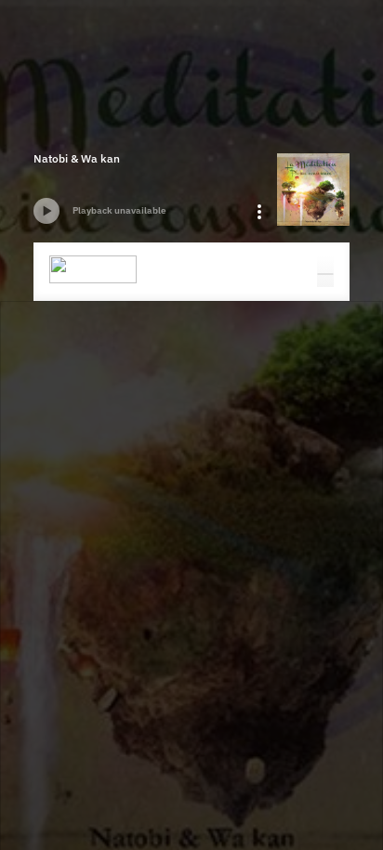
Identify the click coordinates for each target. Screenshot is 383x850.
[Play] (46, 211)
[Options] (259, 212)
